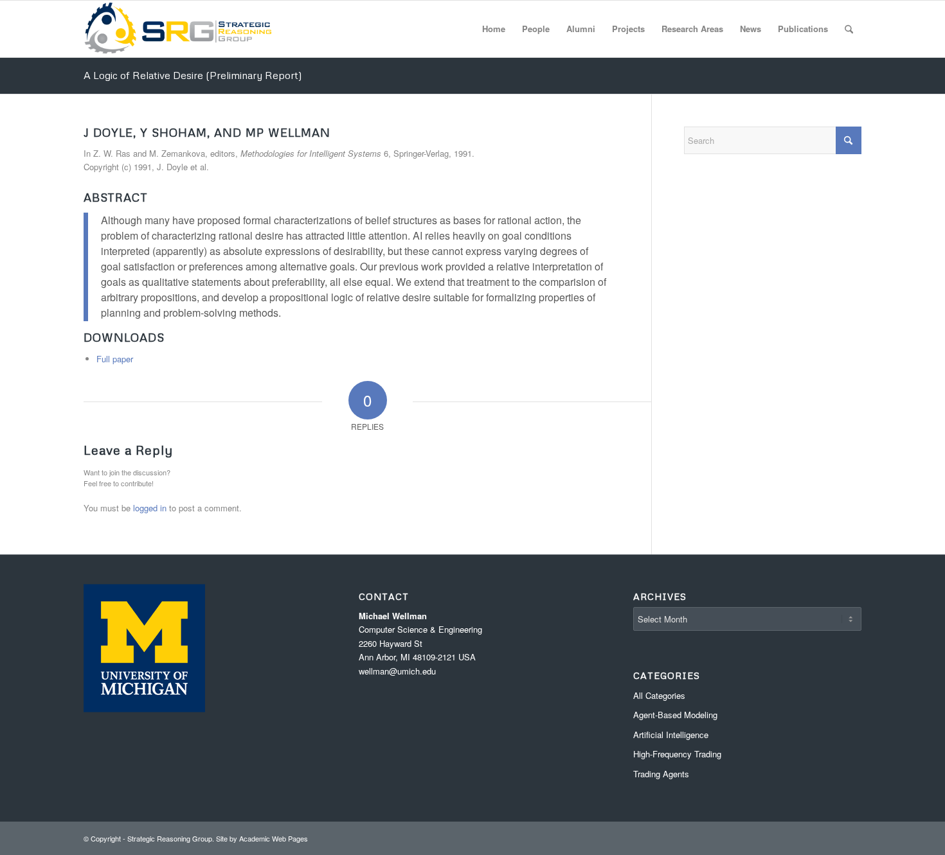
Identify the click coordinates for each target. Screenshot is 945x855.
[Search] (848, 29)
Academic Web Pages (273, 838)
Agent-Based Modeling (675, 715)
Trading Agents (661, 774)
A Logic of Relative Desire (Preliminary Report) (193, 75)
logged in (149, 508)
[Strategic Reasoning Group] (178, 29)
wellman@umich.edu (397, 671)
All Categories (659, 695)
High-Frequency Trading (677, 754)
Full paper (114, 359)
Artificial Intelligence (670, 734)
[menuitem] (494, 29)
